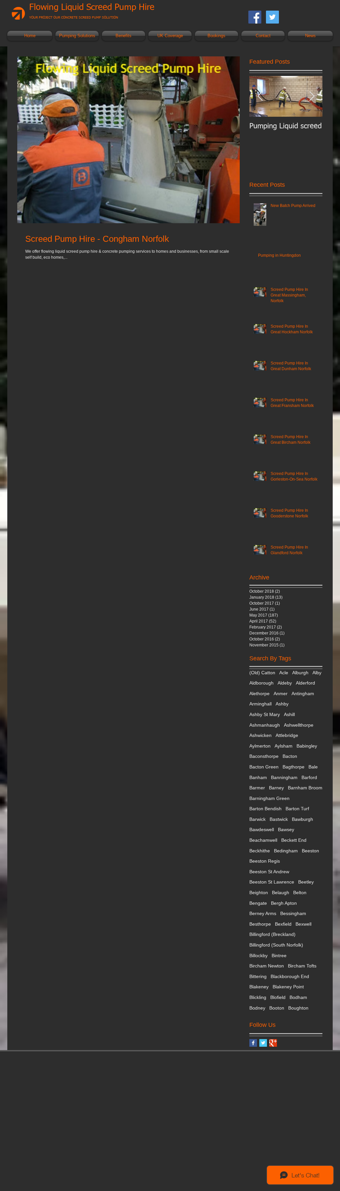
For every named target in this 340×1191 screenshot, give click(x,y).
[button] (77, 36)
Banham (258, 777)
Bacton (290, 756)
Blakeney (259, 986)
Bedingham (286, 850)
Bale (313, 766)
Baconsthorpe (264, 756)
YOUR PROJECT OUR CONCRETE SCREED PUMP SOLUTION (73, 17)
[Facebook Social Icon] (254, 17)
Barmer (257, 787)
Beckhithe (259, 850)
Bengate (258, 903)
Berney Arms (262, 913)
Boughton (298, 1008)
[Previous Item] (260, 96)
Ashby (282, 703)
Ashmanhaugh (264, 725)
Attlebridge (287, 735)
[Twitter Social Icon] (272, 17)
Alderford (305, 683)
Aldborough (261, 683)
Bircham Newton (266, 965)
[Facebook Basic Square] (253, 1043)
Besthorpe (260, 924)
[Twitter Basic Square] (263, 1043)
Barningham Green (269, 798)
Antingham (303, 693)
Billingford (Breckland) (272, 934)
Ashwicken (260, 735)
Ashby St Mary (264, 714)
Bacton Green (264, 766)
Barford (309, 777)
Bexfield (283, 924)
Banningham (284, 777)
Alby (316, 672)
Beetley (306, 882)
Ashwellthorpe (298, 725)
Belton (299, 892)
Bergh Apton (284, 903)
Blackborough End (290, 976)
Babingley (307, 746)
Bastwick (279, 819)
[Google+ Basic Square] (273, 1043)
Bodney (257, 1008)
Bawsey (286, 829)
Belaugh (280, 892)
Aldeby (285, 683)
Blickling (257, 997)
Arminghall (260, 703)
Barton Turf (297, 808)
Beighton (258, 892)
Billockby (258, 955)
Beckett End (293, 840)
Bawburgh (302, 819)
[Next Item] (312, 96)
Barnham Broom (305, 787)
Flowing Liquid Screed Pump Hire (91, 7)
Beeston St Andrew (269, 871)
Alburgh (300, 672)
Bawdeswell (261, 829)
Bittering (258, 976)
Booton (276, 1008)
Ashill (289, 714)
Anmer (281, 693)
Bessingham (293, 913)
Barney (276, 787)
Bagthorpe (293, 766)
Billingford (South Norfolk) (276, 945)
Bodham (298, 997)
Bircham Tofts (302, 965)
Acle (283, 672)
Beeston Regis (264, 861)
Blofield (278, 997)
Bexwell (303, 924)
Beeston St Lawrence (271, 882)
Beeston (310, 850)
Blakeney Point (288, 986)
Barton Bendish (265, 808)
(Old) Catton (262, 672)
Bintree (279, 955)
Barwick (257, 819)
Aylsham (284, 746)
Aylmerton (260, 746)
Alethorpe (259, 693)
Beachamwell (263, 840)
